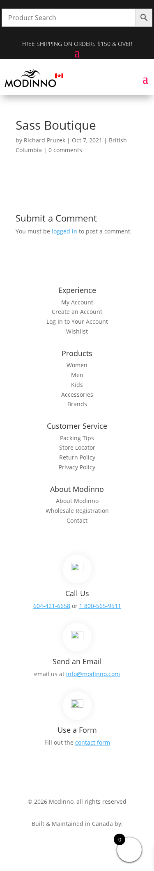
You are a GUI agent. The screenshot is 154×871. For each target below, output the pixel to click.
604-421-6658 (51, 606)
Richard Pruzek (44, 140)
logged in (64, 231)
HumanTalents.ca (77, 833)
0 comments (65, 150)
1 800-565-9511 (100, 606)
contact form (92, 742)
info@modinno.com (93, 674)
